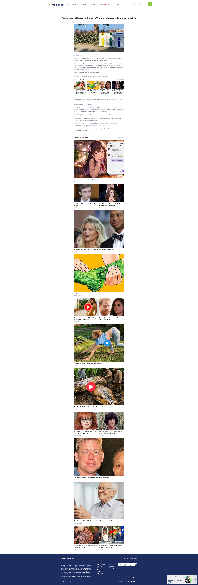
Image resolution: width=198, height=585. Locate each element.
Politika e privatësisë (124, 582)
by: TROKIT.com (133, 582)
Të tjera (117, 4)
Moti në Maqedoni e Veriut (99, 569)
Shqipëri (67, 4)
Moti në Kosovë (100, 566)
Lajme (95, 4)
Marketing (110, 4)
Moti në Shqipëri (101, 564)
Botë (90, 4)
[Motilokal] (55, 5)
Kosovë (74, 4)
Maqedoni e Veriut (82, 4)
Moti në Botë (100, 573)
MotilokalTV (112, 566)
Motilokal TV (101, 4)
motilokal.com (76, 572)
